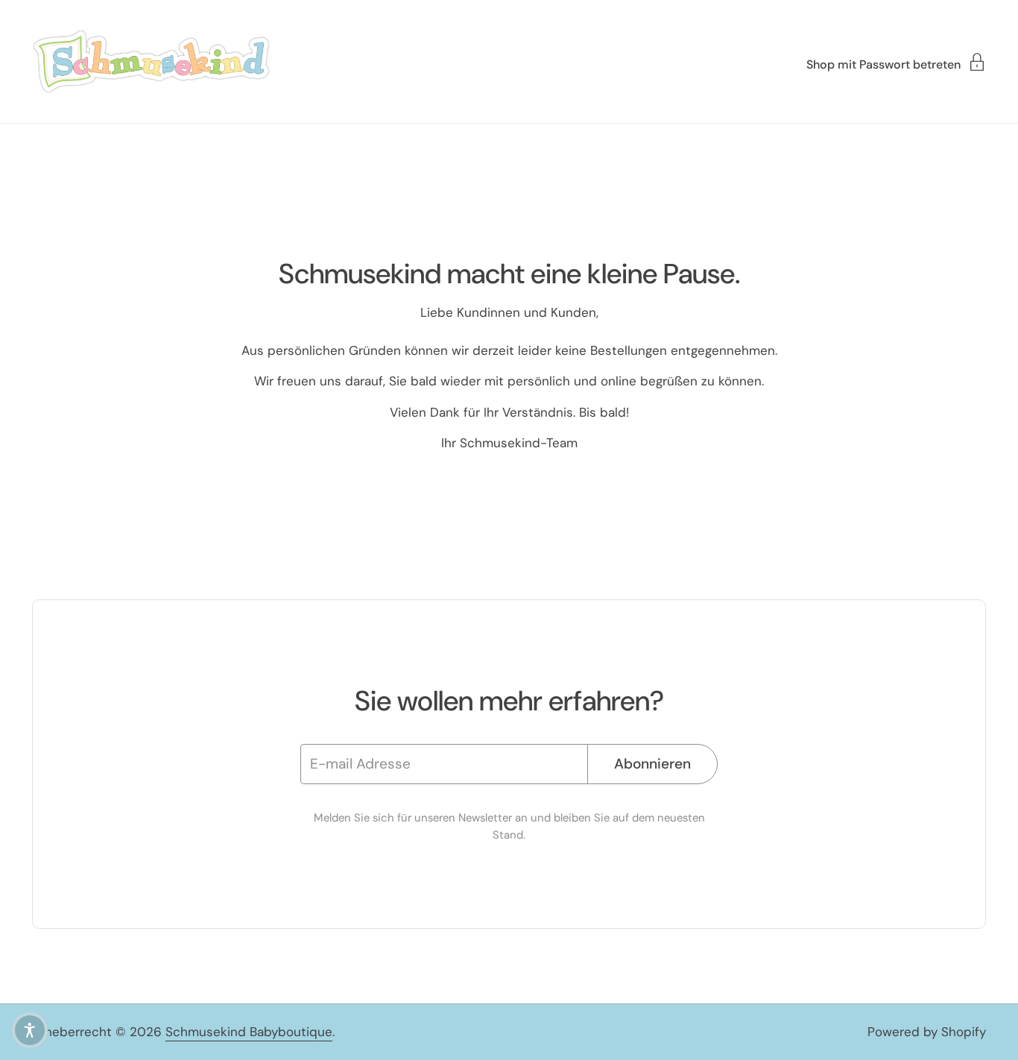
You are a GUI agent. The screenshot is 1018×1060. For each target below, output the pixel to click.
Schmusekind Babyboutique (248, 1031)
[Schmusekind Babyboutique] (151, 61)
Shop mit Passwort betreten (883, 64)
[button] (30, 1030)
